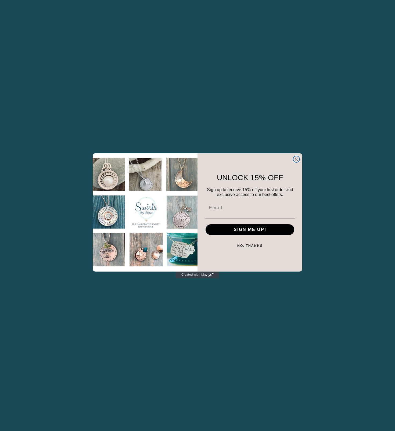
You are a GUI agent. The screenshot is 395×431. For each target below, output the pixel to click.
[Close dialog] (296, 159)
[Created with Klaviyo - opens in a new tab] (197, 275)
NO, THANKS (250, 246)
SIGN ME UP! (250, 229)
